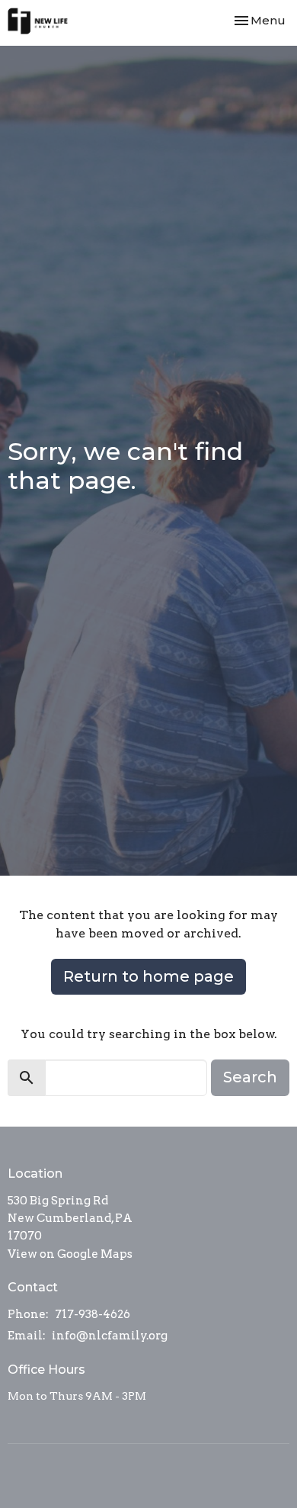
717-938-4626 (92, 1314)
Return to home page (148, 976)
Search (250, 1077)
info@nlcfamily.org (110, 1335)
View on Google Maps (70, 1254)
